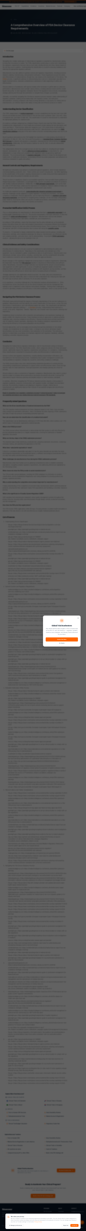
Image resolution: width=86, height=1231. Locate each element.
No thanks (61, 643)
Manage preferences (16, 1225)
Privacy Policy (38, 1221)
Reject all (65, 1225)
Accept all (74, 1225)
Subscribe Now (61, 639)
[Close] (78, 618)
